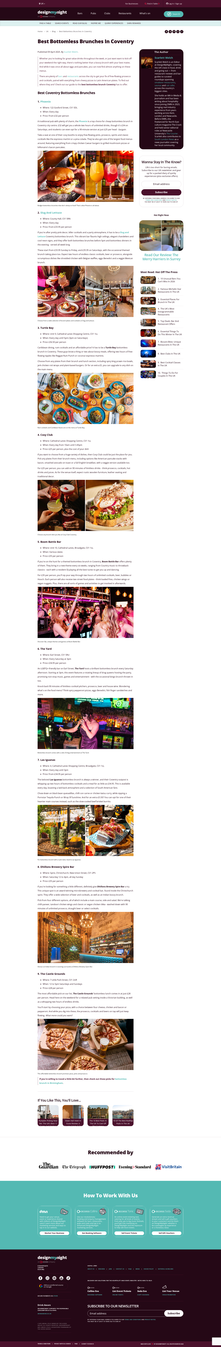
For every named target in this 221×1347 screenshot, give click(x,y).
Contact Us (120, 1269)
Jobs (110, 1269)
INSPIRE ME (96, 23)
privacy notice (171, 200)
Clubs (107, 13)
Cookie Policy (149, 1269)
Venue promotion (169, 1295)
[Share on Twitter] (170, 31)
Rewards (101, 1269)
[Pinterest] (54, 1278)
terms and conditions (154, 200)
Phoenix (45, 101)
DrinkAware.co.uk (44, 1314)
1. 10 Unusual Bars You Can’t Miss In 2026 (169, 280)
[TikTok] (68, 1278)
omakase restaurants (165, 82)
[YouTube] (61, 1278)
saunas (158, 85)
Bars (80, 13)
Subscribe (161, 192)
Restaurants (125, 13)
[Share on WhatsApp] (178, 31)
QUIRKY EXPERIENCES (114, 23)
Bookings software (94, 1295)
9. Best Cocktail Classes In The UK (169, 364)
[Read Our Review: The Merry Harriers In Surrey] (161, 235)
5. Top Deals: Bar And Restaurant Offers (168, 322)
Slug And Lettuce (51, 212)
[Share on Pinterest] (174, 31)
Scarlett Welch (71, 51)
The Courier (172, 133)
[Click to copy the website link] (181, 31)
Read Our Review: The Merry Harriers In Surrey (161, 256)
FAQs (130, 1269)
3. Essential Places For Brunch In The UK (168, 301)
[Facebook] (40, 1278)
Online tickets (117, 1295)
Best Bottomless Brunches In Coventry (75, 31)
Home (40, 31)
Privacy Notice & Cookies (62, 1344)
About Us (91, 1269)
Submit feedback (87, 1344)
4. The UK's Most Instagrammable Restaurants (166, 311)
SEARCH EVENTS (62, 23)
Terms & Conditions (44, 1344)
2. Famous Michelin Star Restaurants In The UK (169, 290)
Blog (54, 31)
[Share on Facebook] (166, 31)
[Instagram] (47, 1278)
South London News (164, 139)
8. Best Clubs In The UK (169, 353)
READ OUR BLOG (80, 23)
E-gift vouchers (143, 1295)
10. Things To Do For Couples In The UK (168, 374)
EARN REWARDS (134, 23)
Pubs (93, 13)
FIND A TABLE (45, 23)
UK (47, 31)
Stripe (55, 1296)
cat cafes (170, 85)
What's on (145, 13)
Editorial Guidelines (165, 1269)
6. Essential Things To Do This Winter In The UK (170, 333)
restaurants (73, 76)
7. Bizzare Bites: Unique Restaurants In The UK (169, 343)
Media (138, 1269)
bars (60, 76)
